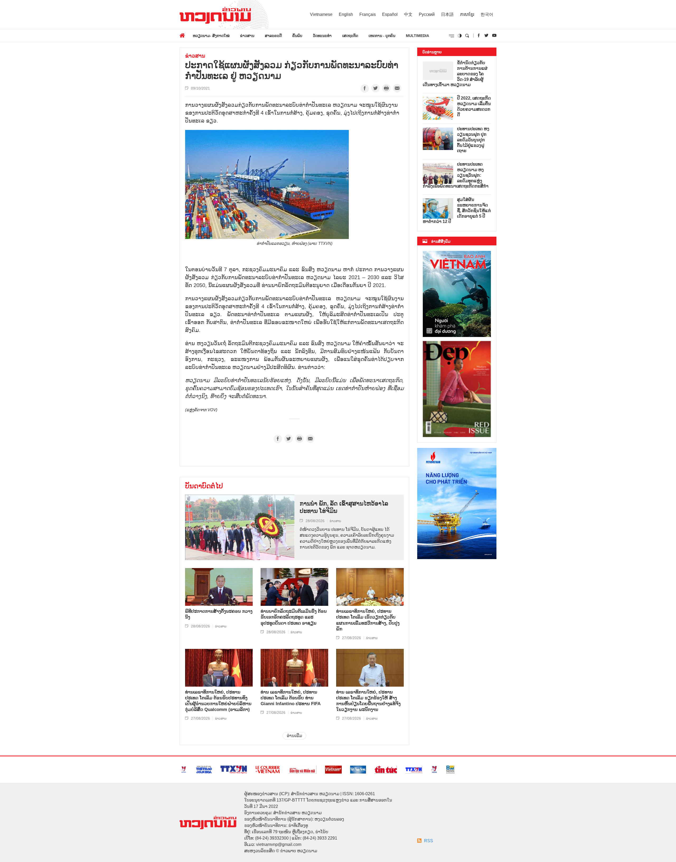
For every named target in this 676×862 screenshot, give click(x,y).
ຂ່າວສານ (247, 36)
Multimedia (417, 36)
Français (367, 14)
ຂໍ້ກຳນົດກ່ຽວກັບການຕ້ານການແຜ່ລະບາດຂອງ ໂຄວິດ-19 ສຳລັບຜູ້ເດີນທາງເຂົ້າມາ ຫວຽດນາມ (455, 73)
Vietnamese (321, 14)
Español (390, 14)
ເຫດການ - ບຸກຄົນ (382, 36)
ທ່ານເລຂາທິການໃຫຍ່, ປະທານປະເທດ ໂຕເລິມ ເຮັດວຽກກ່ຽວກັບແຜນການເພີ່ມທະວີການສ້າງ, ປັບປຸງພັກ (368, 620)
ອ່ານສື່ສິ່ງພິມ (440, 241)
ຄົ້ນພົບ (297, 36)
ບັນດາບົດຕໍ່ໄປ (204, 485)
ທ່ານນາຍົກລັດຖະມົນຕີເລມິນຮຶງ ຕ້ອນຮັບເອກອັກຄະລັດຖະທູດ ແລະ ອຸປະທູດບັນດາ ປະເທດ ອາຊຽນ (294, 617)
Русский (427, 14)
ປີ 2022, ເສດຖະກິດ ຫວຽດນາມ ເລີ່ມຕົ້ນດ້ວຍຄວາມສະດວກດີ (474, 106)
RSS (428, 840)
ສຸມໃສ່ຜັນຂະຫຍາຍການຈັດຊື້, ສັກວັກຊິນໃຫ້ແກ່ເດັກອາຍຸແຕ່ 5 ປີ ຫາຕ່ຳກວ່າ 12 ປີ (457, 210)
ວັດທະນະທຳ (322, 36)
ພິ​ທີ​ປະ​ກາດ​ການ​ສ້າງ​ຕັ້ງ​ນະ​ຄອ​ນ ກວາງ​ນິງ (218, 614)
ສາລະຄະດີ (273, 36)
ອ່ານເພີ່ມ (294, 735)
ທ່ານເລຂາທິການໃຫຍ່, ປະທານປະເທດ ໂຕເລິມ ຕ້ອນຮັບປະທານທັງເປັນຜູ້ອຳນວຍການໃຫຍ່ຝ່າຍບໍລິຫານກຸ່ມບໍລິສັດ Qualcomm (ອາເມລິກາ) (218, 701)
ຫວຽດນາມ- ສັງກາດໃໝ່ (211, 36)
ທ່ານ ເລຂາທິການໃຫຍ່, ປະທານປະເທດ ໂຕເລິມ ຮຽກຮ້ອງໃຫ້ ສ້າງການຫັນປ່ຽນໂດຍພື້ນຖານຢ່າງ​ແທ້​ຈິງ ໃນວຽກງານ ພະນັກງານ (368, 701)
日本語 (447, 14)
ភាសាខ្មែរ (467, 14)
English (346, 14)
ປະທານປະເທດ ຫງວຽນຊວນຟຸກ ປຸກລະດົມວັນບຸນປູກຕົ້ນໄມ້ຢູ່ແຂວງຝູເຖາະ (473, 140)
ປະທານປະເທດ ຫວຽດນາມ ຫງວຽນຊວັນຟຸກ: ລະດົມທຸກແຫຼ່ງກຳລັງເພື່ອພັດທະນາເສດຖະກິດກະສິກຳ (456, 175)
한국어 (487, 14)
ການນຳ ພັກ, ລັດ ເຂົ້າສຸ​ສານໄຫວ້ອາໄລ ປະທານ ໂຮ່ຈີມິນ (344, 507)
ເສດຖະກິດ (350, 36)
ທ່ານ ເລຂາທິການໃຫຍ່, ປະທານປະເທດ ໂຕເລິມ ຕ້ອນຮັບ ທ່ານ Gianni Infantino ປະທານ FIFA (291, 698)
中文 (408, 14)
